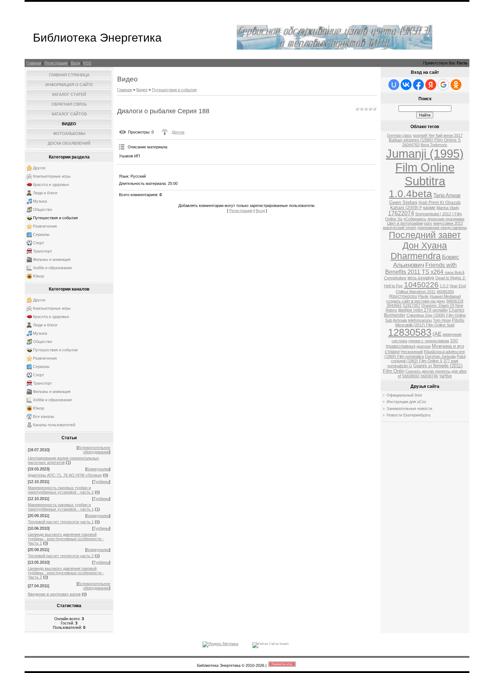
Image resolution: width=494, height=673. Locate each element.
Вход (75, 63)
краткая (424, 346)
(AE (437, 334)
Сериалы (41, 234)
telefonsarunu (420, 320)
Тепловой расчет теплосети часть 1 (61, 522)
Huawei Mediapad (445, 296)
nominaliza (414, 356)
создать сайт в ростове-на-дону (415, 301)
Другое (39, 168)
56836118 (454, 301)
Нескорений (412, 352)
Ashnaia (400, 320)
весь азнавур (421, 277)
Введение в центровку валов (54, 594)
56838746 (429, 376)
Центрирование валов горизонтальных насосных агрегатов (63, 460)
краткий (420, 135)
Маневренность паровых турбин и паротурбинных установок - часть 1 (61, 507)
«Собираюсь (414, 219)
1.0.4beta (410, 193)
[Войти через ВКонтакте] (406, 84)
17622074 (401, 213)
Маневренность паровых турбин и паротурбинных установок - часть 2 (61, 490)
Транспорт (42, 251)
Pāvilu (458, 320)
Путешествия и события (55, 218)
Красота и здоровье (51, 184)
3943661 (394, 305)
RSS (87, 63)
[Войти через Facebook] (418, 84)
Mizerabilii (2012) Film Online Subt (425, 325)
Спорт (38, 243)
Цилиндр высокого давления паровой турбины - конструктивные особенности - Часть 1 (66, 538)
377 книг (451, 361)
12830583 (409, 332)
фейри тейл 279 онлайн (423, 310)
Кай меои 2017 (449, 135)
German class (399, 135)
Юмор (38, 276)
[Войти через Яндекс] (430, 84)
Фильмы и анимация (52, 259)
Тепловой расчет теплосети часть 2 (61, 556)
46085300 (445, 291)
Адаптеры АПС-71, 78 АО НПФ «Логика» (65, 475)
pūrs (428, 223)
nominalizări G (399, 366)
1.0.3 (444, 286)
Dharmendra (416, 256)
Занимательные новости (409, 408)
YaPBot (445, 376)
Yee (431, 135)
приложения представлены (442, 227)
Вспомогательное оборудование (94, 449)
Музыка (40, 201)
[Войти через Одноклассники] (456, 84)
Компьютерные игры (52, 176)
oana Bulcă (454, 272)
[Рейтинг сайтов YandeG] (270, 644)
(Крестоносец (403, 296)
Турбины (101, 481)
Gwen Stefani (403, 202)
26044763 (411, 145)
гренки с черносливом (428, 341)
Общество (42, 209)
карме (429, 207)
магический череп (399, 227)
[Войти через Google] (443, 84)
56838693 (411, 376)
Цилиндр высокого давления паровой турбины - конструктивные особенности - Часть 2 (66, 572)
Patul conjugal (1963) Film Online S (428, 358)
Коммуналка (97, 469)
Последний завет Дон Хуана (425, 240)
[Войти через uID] (393, 84)
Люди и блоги (45, 193)
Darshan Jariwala (440, 356)
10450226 (421, 284)
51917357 (411, 305)
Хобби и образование (52, 268)
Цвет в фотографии (405, 223)
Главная (33, 63)
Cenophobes (395, 278)
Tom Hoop (442, 320)
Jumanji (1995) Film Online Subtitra (425, 167)
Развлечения (45, 226)
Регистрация (56, 63)
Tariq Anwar (447, 195)
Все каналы (43, 416)
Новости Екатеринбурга (408, 415)
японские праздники (445, 219)
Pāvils (423, 296)
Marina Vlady (447, 208)
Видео (142, 90)
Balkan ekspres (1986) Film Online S (425, 140)
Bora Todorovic (434, 145)
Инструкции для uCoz (406, 401)
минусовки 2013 (448, 223)
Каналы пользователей (54, 425)
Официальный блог (404, 395)
